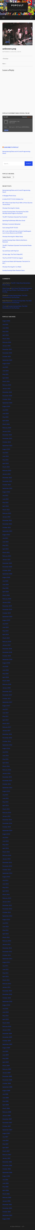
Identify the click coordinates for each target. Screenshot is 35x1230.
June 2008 (5, 1097)
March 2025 (6, 381)
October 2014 (6, 827)
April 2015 (5, 805)
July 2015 (5, 795)
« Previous (5, 58)
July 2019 (5, 624)
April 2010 (5, 1019)
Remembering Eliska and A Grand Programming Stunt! (16, 191)
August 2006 (6, 1176)
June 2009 (5, 1055)
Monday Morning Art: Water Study (12, 236)
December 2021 (7, 520)
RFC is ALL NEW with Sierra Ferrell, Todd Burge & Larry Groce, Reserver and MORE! (16, 232)
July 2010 (5, 1008)
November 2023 (7, 438)
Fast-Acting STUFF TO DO (10, 227)
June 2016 (5, 755)
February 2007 (6, 1154)
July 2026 (5, 324)
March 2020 (6, 595)
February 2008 (6, 1112)
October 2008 (6, 1083)
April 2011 (5, 976)
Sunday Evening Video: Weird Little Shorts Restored (14, 241)
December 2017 (7, 691)
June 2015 (5, 798)
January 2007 (6, 1158)
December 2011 (7, 948)
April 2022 (5, 506)
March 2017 (6, 723)
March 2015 (6, 809)
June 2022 (5, 499)
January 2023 (6, 474)
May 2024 (5, 417)
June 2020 (5, 584)
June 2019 (5, 627)
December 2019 (7, 606)
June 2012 (5, 926)
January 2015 (6, 816)
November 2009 (7, 1037)
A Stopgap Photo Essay (9, 195)
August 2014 (6, 834)
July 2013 (5, 880)
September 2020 (7, 574)
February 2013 (6, 898)
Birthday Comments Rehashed (11, 224)
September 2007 (7, 1130)
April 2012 (5, 933)
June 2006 (5, 1183)
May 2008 (5, 1101)
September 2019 (7, 616)
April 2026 (5, 335)
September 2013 (7, 873)
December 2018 (7, 648)
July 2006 (5, 1179)
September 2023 (7, 445)
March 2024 (6, 424)
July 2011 (5, 966)
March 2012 (6, 937)
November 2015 (7, 780)
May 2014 (5, 844)
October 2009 (6, 1040)
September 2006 (7, 1172)
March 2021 (6, 552)
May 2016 (5, 759)
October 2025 (6, 356)
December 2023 (7, 435)
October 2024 (6, 399)
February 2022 (6, 513)
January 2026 (6, 345)
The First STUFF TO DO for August (12, 258)
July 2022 (5, 495)
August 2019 (6, 620)
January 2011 (6, 987)
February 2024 (6, 428)
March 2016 (6, 766)
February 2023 (6, 470)
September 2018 (7, 659)
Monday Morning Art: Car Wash (11, 267)
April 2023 (5, 463)
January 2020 (6, 602)
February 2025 (6, 385)
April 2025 (5, 378)
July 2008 (5, 1094)
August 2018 (6, 663)
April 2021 (5, 549)
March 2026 (6, 338)
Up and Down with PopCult (10, 251)
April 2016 (5, 762)
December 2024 (7, 392)
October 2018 (6, 656)
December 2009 (7, 1033)
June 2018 (5, 670)
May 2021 (5, 545)
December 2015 (7, 777)
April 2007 (5, 1147)
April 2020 (5, 591)
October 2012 (6, 912)
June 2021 (5, 541)
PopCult (17, 5)
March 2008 (6, 1108)
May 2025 (5, 374)
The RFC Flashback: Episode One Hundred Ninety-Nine (17, 246)
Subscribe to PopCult (11, 147)
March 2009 (6, 1065)
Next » (4, 63)
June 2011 (5, 969)
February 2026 (6, 342)
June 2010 (5, 1012)
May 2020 (5, 588)
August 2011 (6, 962)
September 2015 (7, 787)
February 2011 (6, 983)
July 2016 (5, 752)
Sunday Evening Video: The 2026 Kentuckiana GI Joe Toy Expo (14, 296)
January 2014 (6, 859)
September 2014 (7, 830)
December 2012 (7, 905)
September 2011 (7, 958)
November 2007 (7, 1122)
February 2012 (6, 941)
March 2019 (6, 638)
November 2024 (7, 395)
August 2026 (6, 321)
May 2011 (5, 973)
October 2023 (6, 442)
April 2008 (5, 1105)
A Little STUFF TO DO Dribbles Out (12, 199)
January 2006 (6, 1201)
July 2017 (5, 709)
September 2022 (7, 488)
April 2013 (5, 891)
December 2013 (7, 862)
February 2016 (6, 770)
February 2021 (6, 556)
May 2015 (5, 802)
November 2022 (7, 481)
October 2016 (6, 741)
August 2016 (6, 748)
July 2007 (5, 1137)
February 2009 (6, 1069)
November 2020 (7, 566)
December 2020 (7, 563)
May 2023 (5, 460)
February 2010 (6, 1026)
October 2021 (6, 527)
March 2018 (6, 680)
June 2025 (5, 370)
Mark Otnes (6, 288)
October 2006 (6, 1169)
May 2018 (5, 673)
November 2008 (7, 1080)
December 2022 (7, 477)
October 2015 (6, 784)
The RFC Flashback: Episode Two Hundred (14, 217)
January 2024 (6, 431)
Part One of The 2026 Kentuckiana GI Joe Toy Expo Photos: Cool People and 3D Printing (17, 290)
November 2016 (7, 737)
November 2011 (7, 951)
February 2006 (6, 1197)
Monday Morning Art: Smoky (10, 208)
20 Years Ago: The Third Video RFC (12, 254)
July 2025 (5, 367)
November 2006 (7, 1165)
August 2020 (6, 577)
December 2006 (7, 1162)
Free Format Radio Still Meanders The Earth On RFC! (16, 262)
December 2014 (7, 819)
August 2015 (6, 791)
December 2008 (7, 1076)
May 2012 (5, 930)
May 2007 (5, 1144)
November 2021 (7, 524)
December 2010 (7, 991)
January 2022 (6, 517)
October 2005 (6, 1211)
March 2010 (6, 1023)
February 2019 (6, 641)
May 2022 (5, 502)
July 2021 (5, 538)
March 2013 (6, 894)
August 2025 (6, 363)
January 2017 (6, 730)
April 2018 (5, 677)
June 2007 (5, 1140)
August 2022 (6, 492)
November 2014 (7, 823)
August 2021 (6, 534)
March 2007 (6, 1151)
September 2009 (7, 1044)
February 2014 (6, 855)
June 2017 (5, 713)
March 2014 (6, 852)
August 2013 (6, 876)
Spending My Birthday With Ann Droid (13, 220)
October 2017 (6, 698)
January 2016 (6, 773)
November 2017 (7, 695)
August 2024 (6, 406)
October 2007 (6, 1126)
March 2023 (6, 467)
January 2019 (6, 645)
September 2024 (7, 403)
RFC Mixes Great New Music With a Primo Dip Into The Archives (17, 203)
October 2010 (6, 998)
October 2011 (6, 955)
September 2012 (7, 916)
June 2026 (5, 328)
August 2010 (6, 1005)
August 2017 (6, 705)
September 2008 (7, 1087)
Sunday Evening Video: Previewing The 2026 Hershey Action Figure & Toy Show (15, 212)
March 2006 (6, 1194)
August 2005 (6, 1219)
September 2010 (7, 1001)
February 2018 (6, 684)
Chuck (4, 306)
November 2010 (7, 994)
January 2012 (6, 944)
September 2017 (7, 702)
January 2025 (6, 388)
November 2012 (7, 909)
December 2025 (7, 349)
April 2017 (5, 720)
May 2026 (5, 331)
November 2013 (7, 866)
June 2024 (5, 413)
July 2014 (5, 837)
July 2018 (5, 666)
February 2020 (6, 599)
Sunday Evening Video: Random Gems (13, 270)
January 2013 (6, 901)
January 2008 (6, 1115)
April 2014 (5, 848)
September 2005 (7, 1215)
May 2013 (5, 887)
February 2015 (6, 812)
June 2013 (5, 884)
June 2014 (5, 841)
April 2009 (5, 1062)
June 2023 (5, 456)
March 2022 (6, 509)
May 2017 (5, 716)
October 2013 (6, 869)
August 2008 (6, 1090)
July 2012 (5, 923)
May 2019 (5, 631)
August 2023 (6, 449)
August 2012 (6, 919)
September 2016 (7, 745)
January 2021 (6, 559)
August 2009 (6, 1047)
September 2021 (7, 531)
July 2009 (5, 1051)
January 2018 (6, 688)
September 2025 (7, 360)
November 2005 (7, 1208)
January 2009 (6, 1072)
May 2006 (5, 1186)
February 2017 (6, 727)
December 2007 (7, 1119)
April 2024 (5, 420)
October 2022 (6, 484)
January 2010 (6, 1030)
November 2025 (7, 353)
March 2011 (6, 980)
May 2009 (5, 1058)
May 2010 (5, 1015)
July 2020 (5, 581)
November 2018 (7, 652)
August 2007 (6, 1133)
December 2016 (7, 734)
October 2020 (6, 570)
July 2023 (5, 452)
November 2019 (7, 609)
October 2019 (6, 613)
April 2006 (5, 1190)
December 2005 (7, 1204)
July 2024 (5, 410)
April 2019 (5, 634)
